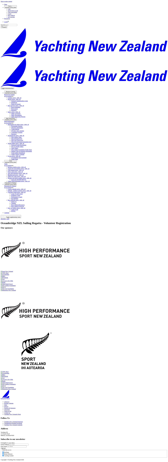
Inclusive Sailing (17, 167)
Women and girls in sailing (19, 178)
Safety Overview (16, 113)
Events (14, 156)
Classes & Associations (18, 168)
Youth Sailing (16, 143)
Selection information (17, 127)
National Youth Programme (18, 145)
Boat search (14, 109)
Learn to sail (14, 209)
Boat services (16, 105)
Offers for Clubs (17, 176)
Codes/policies (15, 129)
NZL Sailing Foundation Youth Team (21, 149)
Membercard (16, 175)
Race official (11, 15)
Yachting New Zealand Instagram (13, 421)
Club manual (16, 170)
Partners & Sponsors (9, 408)
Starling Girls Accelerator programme (21, 151)
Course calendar (16, 189)
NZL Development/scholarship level (21, 142)
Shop (5, 4)
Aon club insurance (17, 173)
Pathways (14, 201)
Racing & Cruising (10, 92)
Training (13, 203)
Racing (14, 99)
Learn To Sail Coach (17, 194)
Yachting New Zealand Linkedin (13, 425)
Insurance (14, 110)
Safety (14, 112)
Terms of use (7, 411)
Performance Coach (16, 197)
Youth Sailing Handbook (18, 153)
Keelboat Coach (15, 195)
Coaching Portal (16, 192)
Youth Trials (14, 159)
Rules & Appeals (16, 104)
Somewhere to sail (13, 10)
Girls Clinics (14, 148)
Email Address (5, 444)
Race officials (16, 200)
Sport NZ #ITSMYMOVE (18, 179)
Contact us (7, 413)
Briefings (6, 452)
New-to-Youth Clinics (17, 146)
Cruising (14, 98)
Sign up (3, 448)
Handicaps (14, 102)
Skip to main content (6, 1)
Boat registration (15, 107)
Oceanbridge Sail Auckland (18, 157)
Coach (9, 14)
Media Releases (8, 454)
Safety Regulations (16, 115)
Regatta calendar (8, 403)
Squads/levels (16, 135)
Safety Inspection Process (18, 116)
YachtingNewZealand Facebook (13, 423)
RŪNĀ (13, 211)
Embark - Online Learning (19, 190)
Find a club (15, 172)
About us (6, 402)
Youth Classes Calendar (17, 154)
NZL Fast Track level (17, 140)
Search (2, 25)
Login (6, 22)
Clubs (10, 161)
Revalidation (14, 198)
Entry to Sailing (16, 208)
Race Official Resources (18, 205)
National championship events (19, 101)
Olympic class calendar (17, 131)
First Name (4, 446)
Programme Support (16, 126)
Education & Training (10, 183)
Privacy (6, 406)
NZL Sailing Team (16, 137)
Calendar (6, 212)
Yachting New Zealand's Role (12, 414)
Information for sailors (18, 124)
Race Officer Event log (17, 206)
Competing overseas (16, 132)
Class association (12, 12)
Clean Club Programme (19, 181)
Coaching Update (9, 455)
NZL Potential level (16, 138)
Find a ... (10, 7)
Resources (7, 18)
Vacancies (7, 409)
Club (9, 9)
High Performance (10, 119)
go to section (11, 17)
